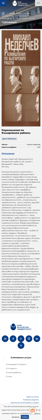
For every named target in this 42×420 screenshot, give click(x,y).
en (38, 3)
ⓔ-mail (9, 377)
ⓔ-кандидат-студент (16, 364)
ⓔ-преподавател (13, 372)
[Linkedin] (36, 338)
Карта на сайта (32, 397)
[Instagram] (29, 338)
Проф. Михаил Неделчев (25, 18)
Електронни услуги (21, 357)
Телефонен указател (31, 400)
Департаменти (15, 13)
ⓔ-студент (11, 368)
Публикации (22, 16)
